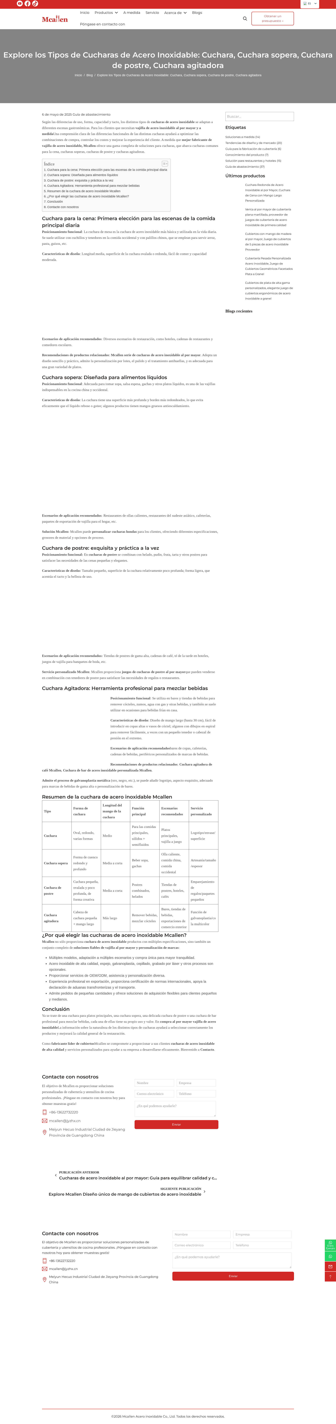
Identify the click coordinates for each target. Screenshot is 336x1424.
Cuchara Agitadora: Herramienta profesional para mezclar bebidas (93, 185)
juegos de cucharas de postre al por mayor (153, 672)
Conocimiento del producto (246, 154)
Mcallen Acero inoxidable (142, 1416)
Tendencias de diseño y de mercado (253, 143)
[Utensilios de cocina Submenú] (212, 1349)
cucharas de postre (103, 554)
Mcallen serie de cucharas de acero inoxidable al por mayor (156, 355)
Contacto (207, 1049)
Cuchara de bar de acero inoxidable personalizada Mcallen (107, 770)
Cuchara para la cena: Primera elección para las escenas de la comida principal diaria (107, 170)
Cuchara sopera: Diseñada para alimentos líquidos (82, 175)
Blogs (197, 12)
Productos (104, 12)
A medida (131, 12)
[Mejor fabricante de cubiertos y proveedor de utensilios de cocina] (55, 18)
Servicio (152, 12)
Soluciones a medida (242, 137)
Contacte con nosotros (63, 207)
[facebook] (27, 4)
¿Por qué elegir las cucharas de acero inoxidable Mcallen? (88, 196)
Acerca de (173, 13)
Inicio (84, 12)
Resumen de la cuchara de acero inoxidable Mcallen (83, 191)
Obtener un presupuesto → (273, 19)
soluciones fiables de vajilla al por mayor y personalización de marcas (126, 947)
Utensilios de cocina (190, 1349)
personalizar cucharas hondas (114, 531)
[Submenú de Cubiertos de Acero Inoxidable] (213, 1339)
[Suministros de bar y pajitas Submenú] (213, 1359)
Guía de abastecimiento (91, 114)
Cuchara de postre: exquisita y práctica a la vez (80, 180)
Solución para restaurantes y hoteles (253, 160)
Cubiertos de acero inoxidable (189, 1339)
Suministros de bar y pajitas (191, 1359)
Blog (89, 75)
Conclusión (55, 201)
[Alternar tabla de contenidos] (163, 164)
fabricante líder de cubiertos (72, 1043)
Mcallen (48, 942)
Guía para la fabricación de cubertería (253, 149)
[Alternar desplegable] (116, 12)
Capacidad (130, 1362)
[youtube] (20, 4)
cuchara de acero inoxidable (105, 942)
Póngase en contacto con (102, 24)
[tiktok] (35, 4)
